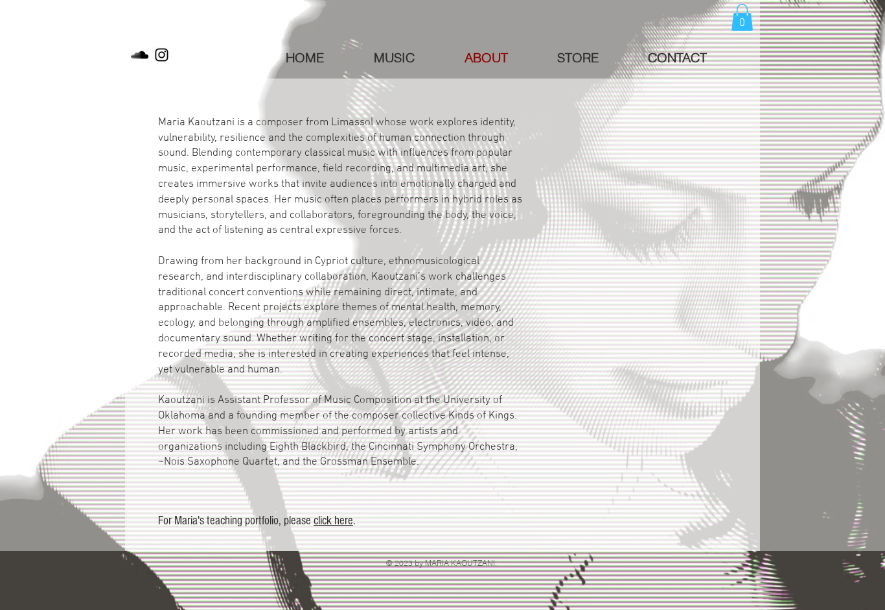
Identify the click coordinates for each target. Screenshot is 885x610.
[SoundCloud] (139, 55)
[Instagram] (161, 55)
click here (333, 521)
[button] (742, 17)
